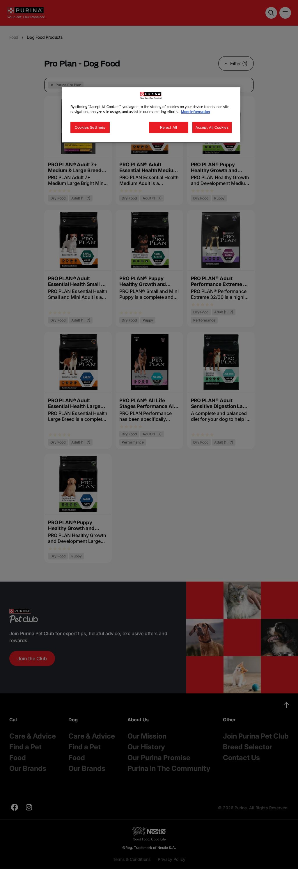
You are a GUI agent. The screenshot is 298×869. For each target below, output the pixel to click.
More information (195, 112)
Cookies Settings (90, 127)
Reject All (168, 127)
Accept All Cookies (212, 127)
